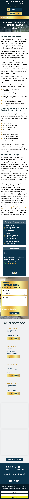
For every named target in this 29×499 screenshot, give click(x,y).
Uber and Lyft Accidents (12, 241)
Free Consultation (14, 13)
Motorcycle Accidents (11, 235)
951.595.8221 (13, 390)
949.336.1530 (13, 335)
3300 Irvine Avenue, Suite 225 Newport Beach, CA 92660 (13, 332)
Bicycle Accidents (10, 229)
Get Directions (15, 338)
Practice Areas (20, 473)
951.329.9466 (13, 353)
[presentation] (13, 273)
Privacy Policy (11, 308)
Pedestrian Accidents (11, 237)
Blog (12, 474)
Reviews (22, 474)
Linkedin (17, 481)
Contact (14, 476)
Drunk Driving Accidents (12, 232)
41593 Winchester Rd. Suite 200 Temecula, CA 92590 (11, 387)
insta (14, 481)
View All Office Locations (14, 459)
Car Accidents (9, 230)
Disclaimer (5, 308)
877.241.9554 (15, 10)
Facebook (10, 481)
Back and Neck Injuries (12, 227)
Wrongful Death (10, 243)
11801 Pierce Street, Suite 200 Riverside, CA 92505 (11, 350)
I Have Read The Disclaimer (10, 309)
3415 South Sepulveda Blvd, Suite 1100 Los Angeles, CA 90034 (13, 368)
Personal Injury (9, 225)
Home (5, 473)
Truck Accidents (10, 240)
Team (13, 473)
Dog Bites (8, 233)
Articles (17, 474)
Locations (7, 474)
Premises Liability (10, 238)
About (9, 473)
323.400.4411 (13, 372)
